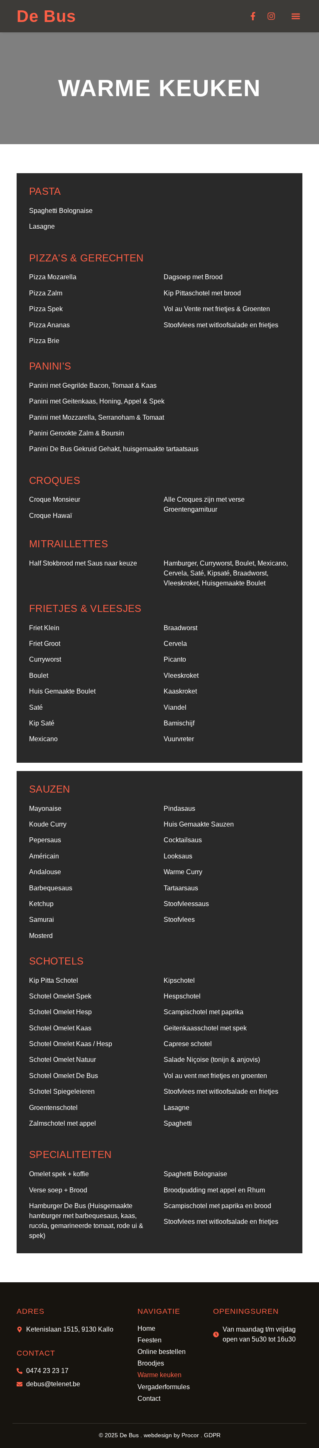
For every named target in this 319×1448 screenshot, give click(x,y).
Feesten (149, 1340)
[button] (295, 16)
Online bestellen (161, 1351)
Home (146, 1328)
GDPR (212, 1435)
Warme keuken (159, 1374)
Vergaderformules (163, 1386)
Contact (148, 1398)
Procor (190, 1435)
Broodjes (150, 1363)
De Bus (46, 16)
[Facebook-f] (253, 16)
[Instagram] (271, 16)
